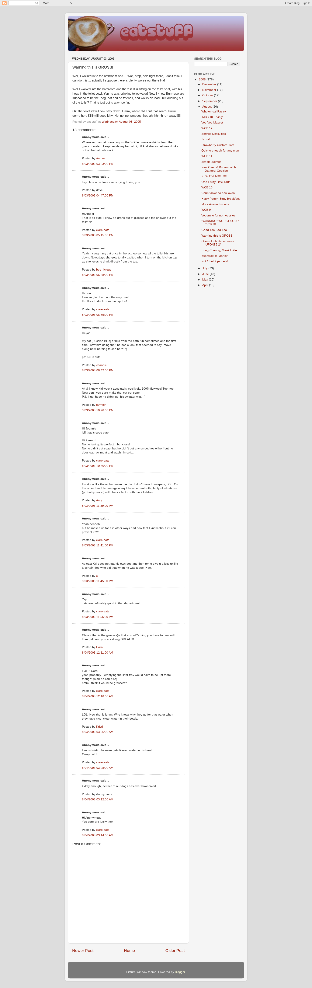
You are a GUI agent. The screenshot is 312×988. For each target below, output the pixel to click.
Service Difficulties (213, 133)
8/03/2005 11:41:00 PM (97, 545)
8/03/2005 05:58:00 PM (98, 274)
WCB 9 (206, 209)
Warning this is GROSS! (217, 235)
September (210, 101)
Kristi (99, 726)
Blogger (180, 972)
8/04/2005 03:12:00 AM (97, 799)
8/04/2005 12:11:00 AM (97, 652)
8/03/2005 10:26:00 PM (98, 410)
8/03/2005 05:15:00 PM (98, 235)
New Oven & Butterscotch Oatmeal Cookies (218, 169)
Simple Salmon (211, 161)
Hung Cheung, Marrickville (219, 250)
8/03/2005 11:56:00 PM (97, 617)
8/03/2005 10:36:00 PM (98, 465)
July (205, 268)
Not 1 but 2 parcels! (214, 261)
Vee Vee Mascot (212, 122)
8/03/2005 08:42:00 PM (98, 370)
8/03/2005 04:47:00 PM (98, 195)
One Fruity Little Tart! (215, 182)
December (209, 84)
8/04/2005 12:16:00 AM (97, 696)
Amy (99, 500)
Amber (100, 158)
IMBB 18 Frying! (212, 117)
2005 (203, 79)
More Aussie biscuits (215, 204)
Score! (205, 139)
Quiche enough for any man (220, 150)
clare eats (102, 230)
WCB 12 (206, 128)
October (208, 95)
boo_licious (103, 269)
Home (129, 950)
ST (98, 575)
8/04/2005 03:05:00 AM (97, 732)
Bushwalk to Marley (214, 255)
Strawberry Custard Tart (217, 145)
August (207, 106)
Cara (99, 647)
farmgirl (101, 404)
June (206, 274)
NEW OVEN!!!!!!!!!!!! (214, 176)
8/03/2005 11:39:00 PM (97, 505)
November (209, 89)
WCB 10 (206, 187)
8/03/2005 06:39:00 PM (98, 314)
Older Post (175, 950)
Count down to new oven (218, 193)
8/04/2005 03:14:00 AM (97, 835)
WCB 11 (206, 156)
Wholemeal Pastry (213, 111)
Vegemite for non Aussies (218, 215)
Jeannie (101, 365)
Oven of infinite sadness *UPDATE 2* (217, 243)
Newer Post (82, 950)
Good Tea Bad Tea (214, 230)
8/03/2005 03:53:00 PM (98, 164)
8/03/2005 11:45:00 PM (97, 581)
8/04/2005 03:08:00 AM (97, 767)
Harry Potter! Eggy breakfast (220, 198)
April (205, 285)
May (205, 279)
